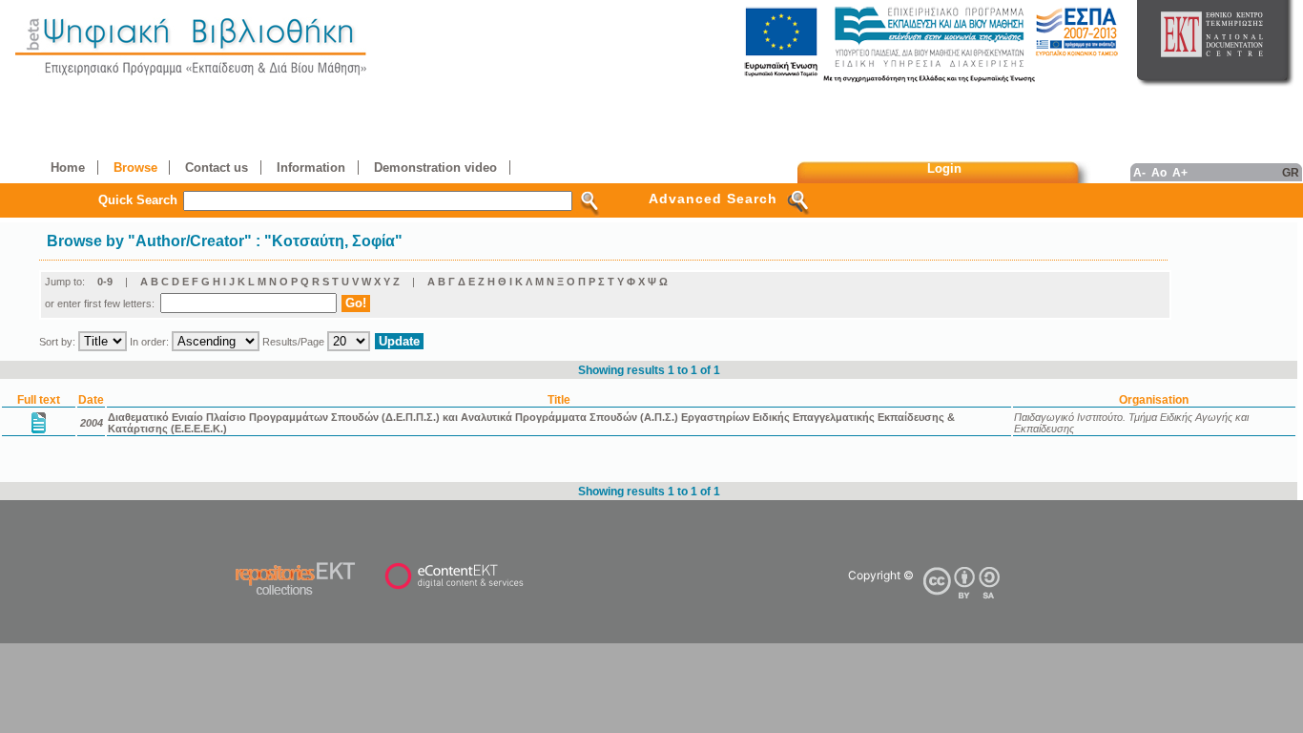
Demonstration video (435, 167)
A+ (1180, 172)
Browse (135, 167)
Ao (1159, 172)
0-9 (105, 281)
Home (68, 167)
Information (311, 167)
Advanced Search (713, 198)
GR (1290, 172)
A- (1139, 172)
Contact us (216, 167)
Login (944, 168)
